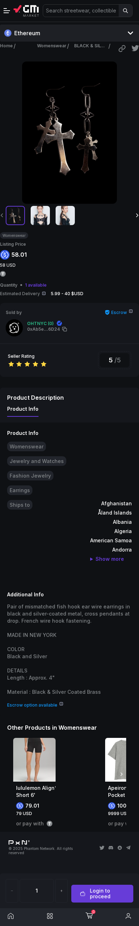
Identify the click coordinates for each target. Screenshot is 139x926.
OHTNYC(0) (40, 323)
